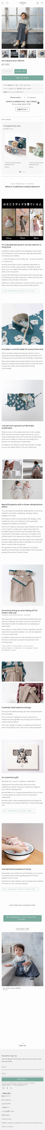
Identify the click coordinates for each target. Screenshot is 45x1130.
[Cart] (42, 3)
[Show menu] (3, 3)
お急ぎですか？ (22, 109)
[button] (38, 103)
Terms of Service (19, 1084)
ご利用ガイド (6, 1107)
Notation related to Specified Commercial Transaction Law (22, 1123)
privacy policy (6, 1119)
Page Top (22, 1045)
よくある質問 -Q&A (8, 1111)
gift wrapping (6, 1100)
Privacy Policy (6, 1084)
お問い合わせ (6, 1115)
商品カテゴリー (6, 1096)
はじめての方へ (6, 1104)
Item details (6, 119)
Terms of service (7, 1127)
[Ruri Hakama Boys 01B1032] (22, 959)
